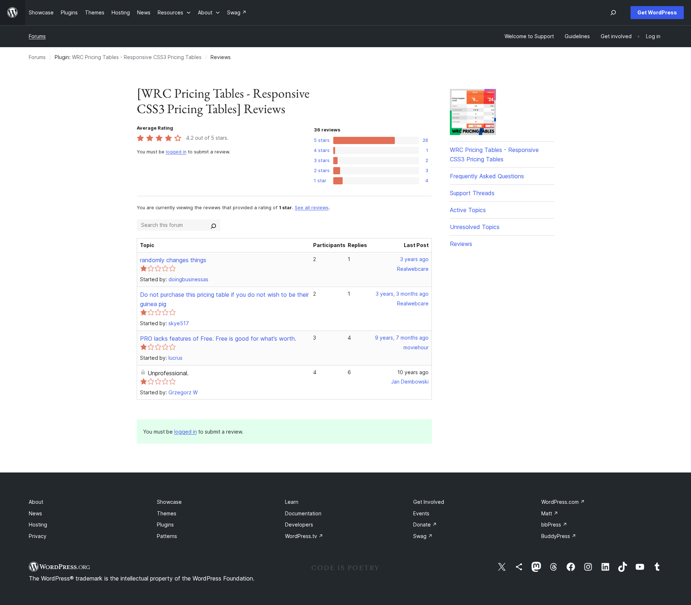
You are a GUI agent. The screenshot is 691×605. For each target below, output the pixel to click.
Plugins (165, 524)
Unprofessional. (168, 373)
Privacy (37, 536)
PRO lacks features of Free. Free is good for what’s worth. (218, 338)
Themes (166, 513)
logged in (176, 151)
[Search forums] (213, 225)
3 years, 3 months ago (402, 294)
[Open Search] (613, 12)
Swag (423, 536)
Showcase (169, 502)
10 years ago (413, 372)
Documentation (303, 513)
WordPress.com (563, 502)
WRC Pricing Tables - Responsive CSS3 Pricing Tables (137, 57)
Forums (37, 36)
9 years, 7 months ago (402, 338)
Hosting (38, 524)
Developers (299, 524)
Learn (291, 502)
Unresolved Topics (475, 226)
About (36, 502)
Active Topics (468, 210)
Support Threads (472, 193)
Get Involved (428, 502)
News (35, 513)
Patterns (167, 536)
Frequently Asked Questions (487, 176)
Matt (549, 513)
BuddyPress (558, 536)
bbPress (554, 524)
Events (421, 513)
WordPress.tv (304, 536)
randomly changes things (173, 260)
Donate (425, 524)
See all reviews (312, 207)
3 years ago (414, 259)
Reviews (461, 243)
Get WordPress (657, 12)
